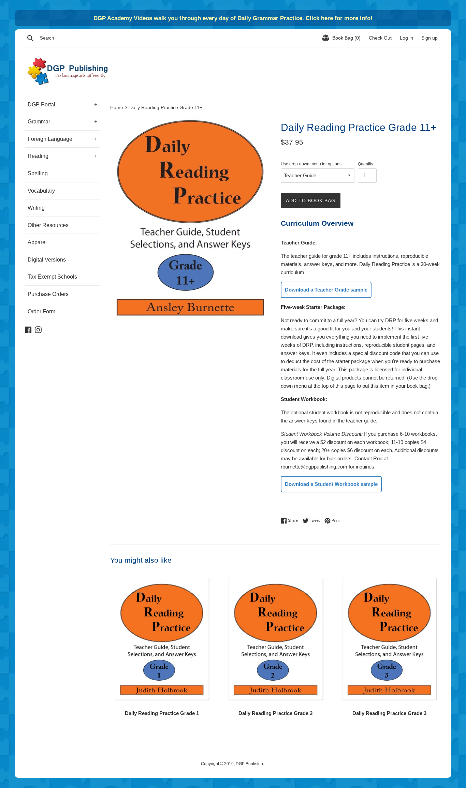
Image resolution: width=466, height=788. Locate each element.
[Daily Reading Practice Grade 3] (389, 639)
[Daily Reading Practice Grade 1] (162, 639)
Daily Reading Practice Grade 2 (275, 713)
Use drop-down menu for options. (312, 164)
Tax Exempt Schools (52, 277)
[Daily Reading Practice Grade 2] (275, 639)
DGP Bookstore (250, 763)
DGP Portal (62, 104)
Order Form (41, 311)
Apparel (37, 242)
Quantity (365, 164)
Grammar (62, 121)
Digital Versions (47, 260)
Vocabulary (41, 191)
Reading (62, 156)
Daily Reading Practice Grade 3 (389, 713)
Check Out (381, 38)
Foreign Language (62, 139)
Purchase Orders (48, 294)
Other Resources (48, 225)
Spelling (38, 173)
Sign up (429, 38)
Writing (36, 208)
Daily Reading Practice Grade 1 (162, 713)
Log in (406, 38)
